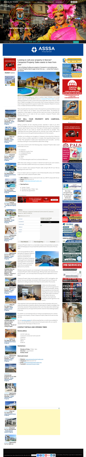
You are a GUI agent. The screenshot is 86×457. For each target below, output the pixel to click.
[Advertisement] (38, 422)
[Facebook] (72, 2)
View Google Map (38, 241)
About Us (73, 454)
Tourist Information (48, 2)
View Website (24, 241)
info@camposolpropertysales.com (33, 181)
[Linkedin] (76, 2)
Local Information (59, 2)
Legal (70, 454)
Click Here (76, 42)
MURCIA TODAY (28, 2)
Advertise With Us (79, 454)
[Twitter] (74, 2)
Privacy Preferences (35, 455)
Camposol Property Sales (47, 99)
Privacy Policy (65, 454)
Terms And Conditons (59, 454)
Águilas (34, 2)
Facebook (52, 241)
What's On (39, 2)
